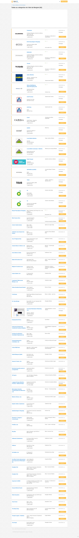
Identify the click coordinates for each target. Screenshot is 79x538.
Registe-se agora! (64, 1)
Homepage (61, 32)
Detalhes (62, 36)
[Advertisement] (39, 18)
